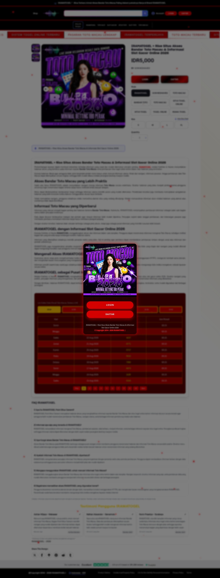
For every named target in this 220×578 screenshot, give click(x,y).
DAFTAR (110, 314)
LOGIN (110, 305)
